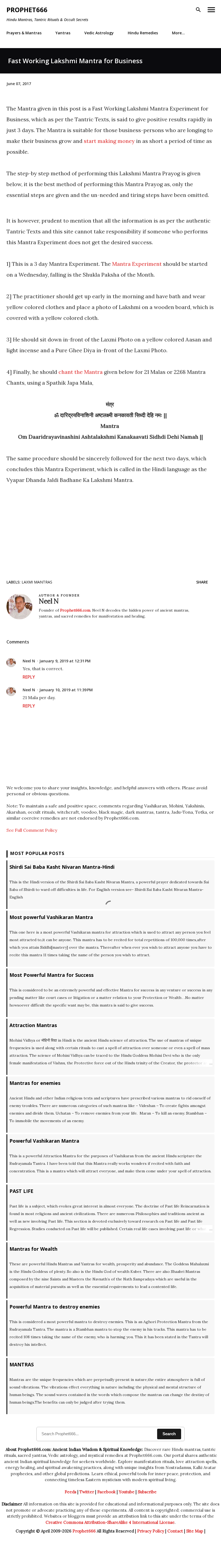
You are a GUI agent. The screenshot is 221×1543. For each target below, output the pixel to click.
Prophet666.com (75, 610)
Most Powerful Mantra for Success (51, 975)
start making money (109, 140)
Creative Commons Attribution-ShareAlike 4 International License (110, 1522)
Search (169, 1433)
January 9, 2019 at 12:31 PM (65, 660)
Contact (175, 1531)
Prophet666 (26, 9)
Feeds (70, 1491)
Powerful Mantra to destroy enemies (54, 1306)
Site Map (194, 1531)
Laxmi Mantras (37, 582)
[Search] (198, 9)
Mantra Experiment (137, 263)
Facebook (106, 1491)
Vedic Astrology (99, 32)
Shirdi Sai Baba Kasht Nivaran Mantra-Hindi (62, 867)
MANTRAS (21, 1364)
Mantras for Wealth (33, 1249)
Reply (29, 677)
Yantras (63, 32)
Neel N (29, 660)
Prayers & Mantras (24, 32)
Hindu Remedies (143, 32)
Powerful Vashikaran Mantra (44, 1141)
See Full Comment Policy (31, 830)
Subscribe (147, 1491)
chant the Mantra (80, 371)
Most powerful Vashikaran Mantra (51, 917)
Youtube (126, 1491)
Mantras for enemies (34, 1083)
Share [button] (202, 582)
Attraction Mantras (33, 1025)
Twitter (87, 1491)
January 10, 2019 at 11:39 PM (66, 689)
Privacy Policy (150, 1531)
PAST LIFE (21, 1191)
